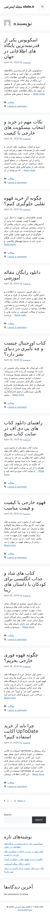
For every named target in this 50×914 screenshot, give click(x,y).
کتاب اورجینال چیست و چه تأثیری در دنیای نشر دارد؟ (25, 348)
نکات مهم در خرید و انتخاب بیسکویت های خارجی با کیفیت (24, 127)
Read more (39, 94)
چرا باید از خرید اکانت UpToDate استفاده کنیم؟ (21, 731)
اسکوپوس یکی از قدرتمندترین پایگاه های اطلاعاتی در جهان (21, 48)
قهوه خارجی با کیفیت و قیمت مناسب (25, 505)
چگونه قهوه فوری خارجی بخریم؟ (21, 657)
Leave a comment (17, 106)
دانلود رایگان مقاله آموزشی (17, 864)
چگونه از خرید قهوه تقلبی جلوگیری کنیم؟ (24, 200)
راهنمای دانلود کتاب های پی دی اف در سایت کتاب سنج (23, 428)
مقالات (11, 102)
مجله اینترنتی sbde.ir (19, 7)
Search (7, 814)
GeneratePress (25, 910)
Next (21, 800)
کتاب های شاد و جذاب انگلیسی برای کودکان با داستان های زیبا (25, 581)
